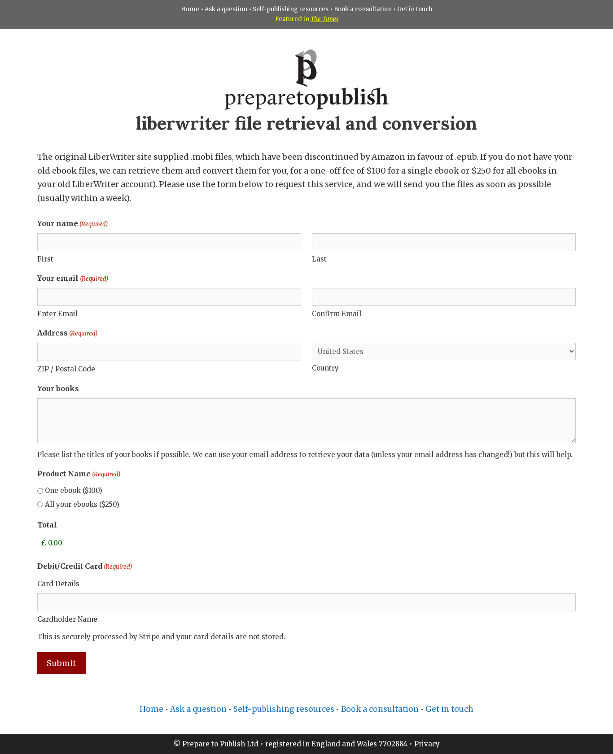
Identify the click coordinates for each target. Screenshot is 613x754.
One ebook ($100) (73, 490)
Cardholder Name (67, 619)
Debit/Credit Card (84, 566)
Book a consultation (363, 9)
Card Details (58, 584)
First (45, 259)
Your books (58, 388)
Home (190, 9)
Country (325, 368)
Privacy (427, 744)
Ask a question (226, 9)
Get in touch (414, 9)
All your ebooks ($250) (82, 504)
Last (319, 259)
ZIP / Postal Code (66, 369)
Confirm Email (336, 313)
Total (47, 524)
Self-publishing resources (290, 9)
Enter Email (57, 313)
